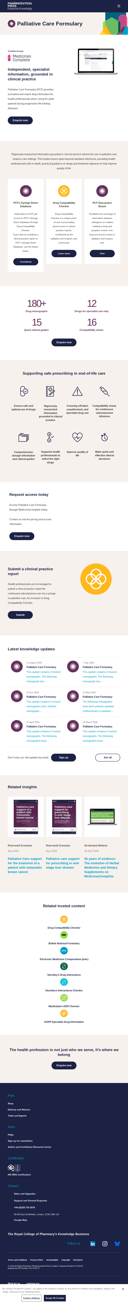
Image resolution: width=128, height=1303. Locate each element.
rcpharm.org (32, 1283)
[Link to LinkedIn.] (92, 1243)
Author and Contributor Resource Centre (29, 1147)
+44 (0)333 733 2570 (24, 1207)
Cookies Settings (31, 1298)
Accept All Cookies (55, 1298)
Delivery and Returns (19, 1109)
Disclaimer (78, 1260)
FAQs (11, 1134)
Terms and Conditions (17, 1260)
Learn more (64, 253)
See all (108, 757)
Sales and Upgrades (24, 1193)
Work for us (14, 1283)
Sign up (63, 757)
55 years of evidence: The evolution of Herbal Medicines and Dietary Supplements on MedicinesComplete (101, 867)
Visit (102, 253)
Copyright (65, 1260)
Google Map (20, 1220)
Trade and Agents (17, 1115)
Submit (20, 615)
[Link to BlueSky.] (117, 1243)
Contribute (26, 262)
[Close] (123, 1289)
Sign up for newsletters (20, 1141)
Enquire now (20, 120)
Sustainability (52, 1260)
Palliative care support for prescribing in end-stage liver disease (63, 863)
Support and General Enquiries (30, 1200)
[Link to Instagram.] (104, 1243)
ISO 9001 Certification (19, 1174)
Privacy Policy (36, 1260)
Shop (10, 1103)
